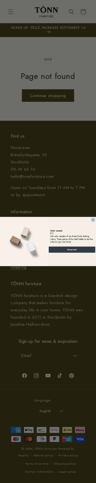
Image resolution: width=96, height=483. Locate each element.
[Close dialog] (93, 220)
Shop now (72, 249)
